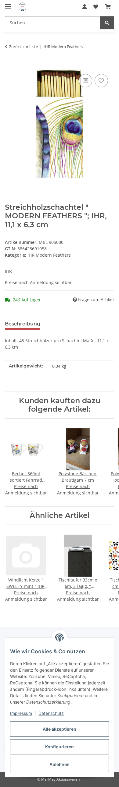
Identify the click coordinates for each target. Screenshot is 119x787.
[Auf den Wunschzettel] (101, 80)
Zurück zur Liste (23, 46)
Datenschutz (51, 713)
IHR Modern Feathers (49, 255)
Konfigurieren (59, 746)
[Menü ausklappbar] (8, 4)
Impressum (21, 713)
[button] (84, 7)
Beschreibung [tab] (22, 324)
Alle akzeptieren (59, 729)
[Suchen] (107, 22)
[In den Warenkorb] (10, 65)
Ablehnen (59, 764)
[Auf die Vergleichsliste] (85, 80)
